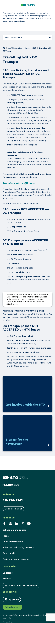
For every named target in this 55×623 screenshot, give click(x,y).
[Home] (4, 48)
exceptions (19, 21)
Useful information (15, 48)
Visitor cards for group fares (25, 231)
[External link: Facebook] (4, 523)
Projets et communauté (16, 559)
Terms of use (8, 622)
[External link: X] (23, 523)
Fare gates (35, 203)
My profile (13, 599)
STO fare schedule (20, 366)
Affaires (7, 578)
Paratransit (9, 553)
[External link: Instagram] (10, 523)
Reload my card (12, 607)
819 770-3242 (13, 500)
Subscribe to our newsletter (22, 585)
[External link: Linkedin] (16, 523)
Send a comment (13, 509)
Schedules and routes (14, 530)
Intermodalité (30, 48)
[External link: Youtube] (29, 523)
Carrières (8, 572)
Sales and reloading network (18, 547)
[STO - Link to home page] (27, 5)
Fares (6, 535)
